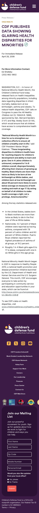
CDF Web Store (19, 394)
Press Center (19, 385)
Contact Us (19, 389)
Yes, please (13, 479)
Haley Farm (19, 364)
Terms (4, 507)
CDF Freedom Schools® (19, 352)
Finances (19, 381)
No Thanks (13, 482)
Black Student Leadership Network (19, 356)
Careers (19, 373)
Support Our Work (19, 369)
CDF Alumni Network (19, 360)
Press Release (7, 17)
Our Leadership (19, 377)
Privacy (13, 507)
